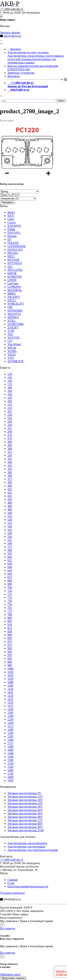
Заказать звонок (10, 32)
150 (9, 377)
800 (9, 617)
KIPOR (12, 273)
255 (9, 428)
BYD (10, 215)
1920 (10, 780)
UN (9, 341)
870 (9, 641)
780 (9, 614)
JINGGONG (15, 269)
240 (9, 421)
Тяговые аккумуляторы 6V (24, 793)
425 (9, 492)
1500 (10, 760)
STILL (11, 320)
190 (9, 394)
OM (9, 307)
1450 (10, 756)
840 (9, 634)
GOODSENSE (16, 246)
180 (9, 387)
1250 (10, 719)
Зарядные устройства (20, 72)
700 (9, 587)
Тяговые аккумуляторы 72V (25, 820)
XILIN (11, 354)
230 (9, 414)
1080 (10, 682)
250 (9, 424)
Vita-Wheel (14, 344)
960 (9, 661)
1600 (10, 770)
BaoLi (11, 212)
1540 (10, 766)
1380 (10, 746)
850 (9, 638)
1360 (10, 739)
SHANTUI (14, 313)
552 (9, 540)
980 (9, 665)
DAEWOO (14, 225)
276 (9, 438)
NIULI (11, 300)
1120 (10, 695)
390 (9, 482)
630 (9, 563)
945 (9, 658)
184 (9, 391)
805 (9, 621)
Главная (12, 879)
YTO (10, 357)
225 (9, 411)
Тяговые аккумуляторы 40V (25, 810)
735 (9, 597)
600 (9, 556)
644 (9, 570)
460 (9, 502)
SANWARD (15, 310)
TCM (10, 330)
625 (9, 560)
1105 (10, 692)
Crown (11, 222)
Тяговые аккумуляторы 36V (25, 806)
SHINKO (13, 317)
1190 (10, 712)
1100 (10, 685)
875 (9, 644)
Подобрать (7, 202)
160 (9, 380)
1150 (10, 702)
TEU (10, 334)
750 (9, 604)
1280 (10, 729)
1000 (10, 668)
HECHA (12, 252)
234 (9, 418)
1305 (10, 736)
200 (9, 401)
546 (9, 533)
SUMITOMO (15, 324)
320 (9, 455)
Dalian (11, 229)
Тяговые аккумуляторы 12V (25, 796)
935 (9, 655)
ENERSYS (14, 69)
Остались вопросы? (12, 892)
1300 (10, 733)
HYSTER (13, 259)
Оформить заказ (10, 974)
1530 (10, 763)
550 (9, 536)
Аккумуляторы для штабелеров (27, 843)
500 (9, 512)
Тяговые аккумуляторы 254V (25, 830)
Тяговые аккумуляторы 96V (25, 827)
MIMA (11, 293)
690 (9, 584)
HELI (10, 256)
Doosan (12, 236)
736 (9, 600)
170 (9, 384)
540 (9, 526)
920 (9, 651)
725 (9, 594)
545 (9, 529)
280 (9, 441)
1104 (10, 689)
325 (9, 458)
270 (9, 435)
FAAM (25, 69)
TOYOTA (13, 337)
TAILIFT (13, 327)
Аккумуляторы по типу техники (28, 52)
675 (9, 577)
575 (9, 546)
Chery (11, 219)
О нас (11, 883)
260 (9, 431)
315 (9, 452)
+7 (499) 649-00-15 (11, 9)
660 (9, 573)
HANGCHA (15, 249)
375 (9, 479)
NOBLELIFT (15, 303)
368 (9, 475)
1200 (10, 716)
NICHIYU (13, 297)
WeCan (11, 347)
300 (9, 448)
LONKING (14, 286)
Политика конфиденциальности (27, 886)
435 (9, 496)
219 (9, 407)
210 (9, 404)
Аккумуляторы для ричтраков (26, 846)
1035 (10, 675)
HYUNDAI (14, 263)
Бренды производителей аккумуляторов (32, 66)
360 (9, 472)
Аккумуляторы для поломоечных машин (31, 61)
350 (9, 468)
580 (9, 550)
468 (9, 506)
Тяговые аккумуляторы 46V (25, 813)
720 (9, 590)
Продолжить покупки (13, 978)
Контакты (13, 76)
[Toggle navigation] (1, 43)
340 (9, 462)
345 (9, 465)
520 (9, 519)
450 (9, 499)
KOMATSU (14, 276)
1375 (10, 743)
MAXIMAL (14, 290)
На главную (7, 928)
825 (9, 628)
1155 (10, 705)
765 (9, 607)
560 (9, 543)
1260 (10, 722)
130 (9, 374)
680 (9, 580)
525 (9, 523)
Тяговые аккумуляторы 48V (25, 816)
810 (9, 624)
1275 (10, 726)
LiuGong (12, 283)
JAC (10, 266)
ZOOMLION (15, 361)
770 (9, 611)
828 (9, 631)
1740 (10, 773)
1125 (10, 699)
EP (9, 239)
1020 (10, 672)
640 (9, 567)
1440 (10, 753)
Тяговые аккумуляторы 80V (25, 823)
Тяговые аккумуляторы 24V (25, 803)
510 (9, 516)
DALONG (13, 232)
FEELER (13, 242)
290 (9, 445)
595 (9, 553)
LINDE (12, 280)
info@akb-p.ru (12, 35)
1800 (10, 777)
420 (9, 489)
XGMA (12, 351)
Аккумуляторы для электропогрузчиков (32, 850)
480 (9, 509)
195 (9, 397)
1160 (10, 709)
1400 (10, 749)
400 (9, 485)
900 (9, 648)
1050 (10, 678)
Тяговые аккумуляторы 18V (25, 799)
